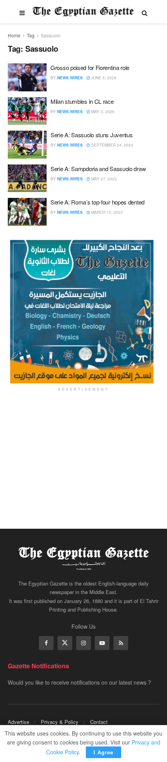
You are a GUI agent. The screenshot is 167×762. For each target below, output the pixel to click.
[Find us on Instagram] (83, 643)
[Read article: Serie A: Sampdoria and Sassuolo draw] (27, 178)
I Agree (103, 752)
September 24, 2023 (111, 145)
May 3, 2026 (102, 111)
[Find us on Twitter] (64, 643)
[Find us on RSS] (120, 643)
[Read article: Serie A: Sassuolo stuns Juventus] (27, 145)
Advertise (18, 721)
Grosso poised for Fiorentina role (89, 67)
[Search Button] (145, 11)
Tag (31, 35)
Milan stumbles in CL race (82, 101)
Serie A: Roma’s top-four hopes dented (97, 202)
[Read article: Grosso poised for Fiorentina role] (27, 77)
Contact (99, 721)
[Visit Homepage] (83, 12)
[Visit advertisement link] (83, 311)
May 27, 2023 (103, 179)
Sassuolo (51, 35)
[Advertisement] (83, 454)
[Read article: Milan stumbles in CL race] (27, 111)
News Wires (70, 77)
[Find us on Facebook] (46, 643)
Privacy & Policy (59, 721)
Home (14, 35)
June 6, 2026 (103, 77)
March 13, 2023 (106, 212)
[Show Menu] (22, 11)
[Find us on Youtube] (102, 643)
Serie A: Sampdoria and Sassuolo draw (98, 168)
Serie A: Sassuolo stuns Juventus (91, 135)
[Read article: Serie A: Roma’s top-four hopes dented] (27, 212)
